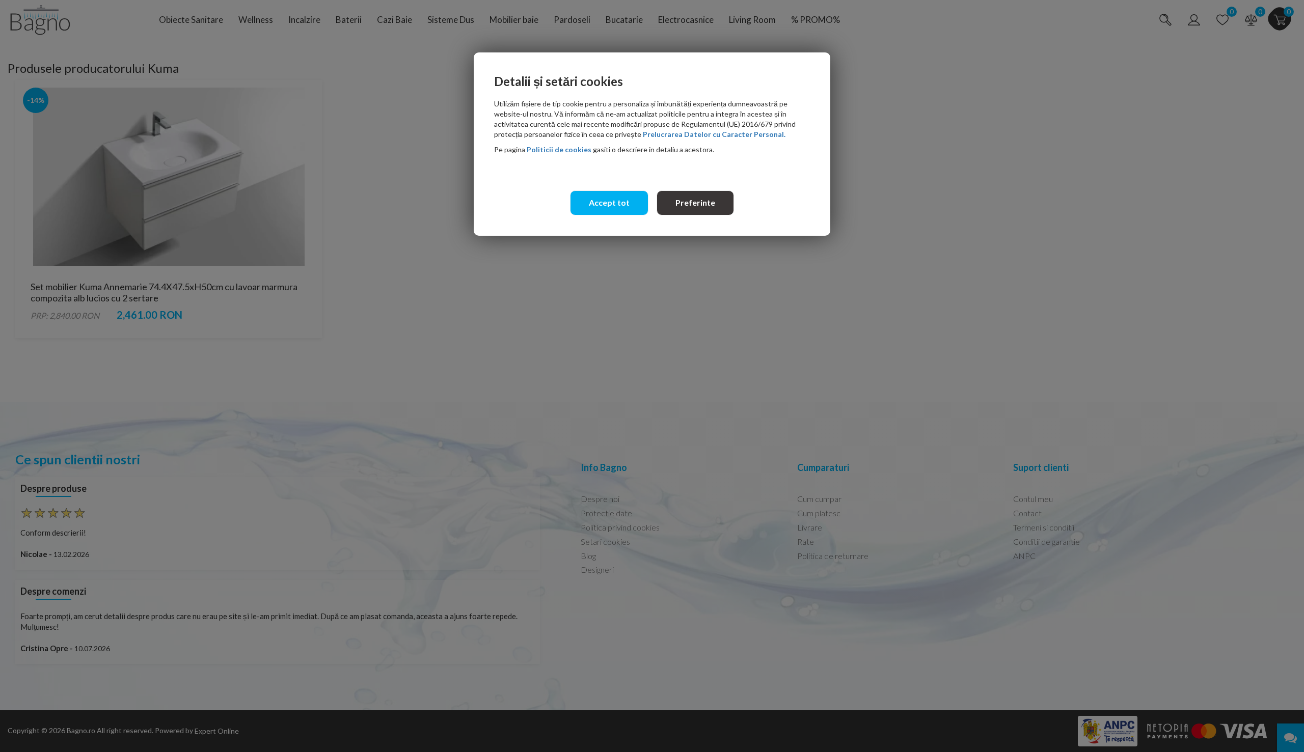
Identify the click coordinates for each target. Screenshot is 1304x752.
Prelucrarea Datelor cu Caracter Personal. (714, 134)
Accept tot (609, 202)
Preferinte (695, 202)
